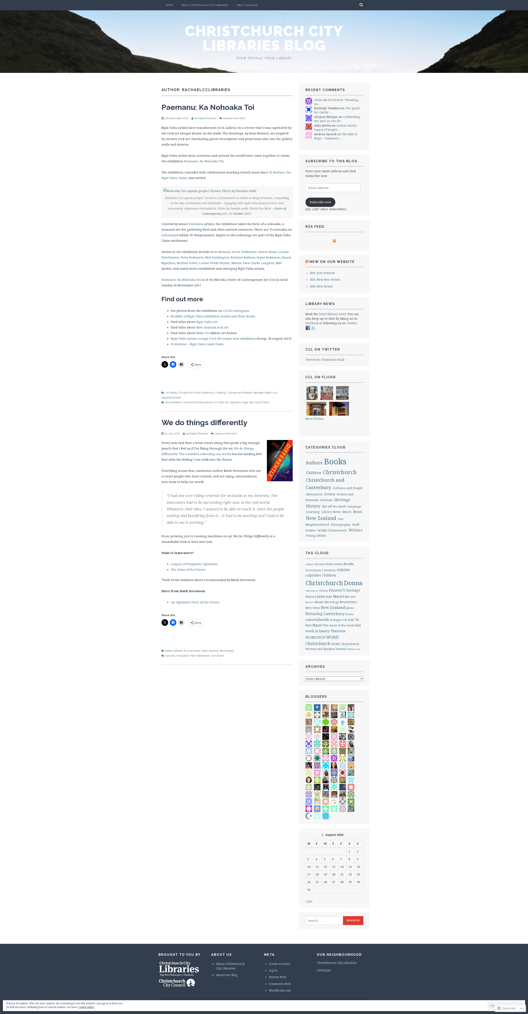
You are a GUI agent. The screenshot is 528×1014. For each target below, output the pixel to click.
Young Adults (316, 535)
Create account (279, 964)
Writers (355, 530)
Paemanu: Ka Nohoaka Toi (207, 107)
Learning (313, 512)
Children (313, 472)
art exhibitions (173, 402)
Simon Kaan (267, 252)
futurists (170, 655)
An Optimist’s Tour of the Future (195, 602)
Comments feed (280, 984)
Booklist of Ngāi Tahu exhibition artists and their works (213, 316)
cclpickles (313, 575)
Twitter (351, 323)
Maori (268, 392)
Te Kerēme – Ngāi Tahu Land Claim (197, 344)
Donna (353, 583)
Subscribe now (320, 202)
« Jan (308, 901)
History (313, 506)
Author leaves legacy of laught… (335, 127)
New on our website (332, 262)
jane (321, 596)
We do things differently (204, 422)
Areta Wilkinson (244, 252)
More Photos (314, 419)
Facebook (311, 323)
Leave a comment (234, 118)
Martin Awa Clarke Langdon (252, 263)
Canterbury (329, 570)
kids (329, 596)
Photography (341, 524)
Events (329, 494)
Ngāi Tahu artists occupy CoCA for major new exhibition (213, 338)
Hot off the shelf (333, 506)
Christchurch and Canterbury (196, 392)
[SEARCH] (361, 5)
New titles (312, 608)
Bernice (320, 564)
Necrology (332, 602)
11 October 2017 (240, 214)
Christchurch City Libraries (337, 963)
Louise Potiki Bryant (214, 263)
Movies (309, 602)
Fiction (323, 590)
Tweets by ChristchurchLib (325, 360)
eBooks (178, 650)
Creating (221, 392)
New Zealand (321, 518)
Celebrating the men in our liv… (337, 119)
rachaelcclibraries (205, 118)
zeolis (318, 100)
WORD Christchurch (332, 530)
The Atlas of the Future (188, 569)
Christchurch (340, 472)
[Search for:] (324, 921)
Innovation (182, 655)
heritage (353, 590)
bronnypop (313, 570)
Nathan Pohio (187, 263)
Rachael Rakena (243, 257)
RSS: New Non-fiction (325, 279)
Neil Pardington (217, 257)
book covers (334, 564)
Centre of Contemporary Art (200, 402)
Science (213, 650)
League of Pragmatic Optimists (194, 564)
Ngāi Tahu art (206, 322)
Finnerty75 (337, 590)
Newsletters (348, 602)
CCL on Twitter (322, 349)
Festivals (326, 500)
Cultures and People (239, 392)
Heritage (258, 392)
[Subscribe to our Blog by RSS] (334, 241)
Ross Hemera (220, 252)
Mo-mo (350, 596)
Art (167, 392)
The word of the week (338, 625)
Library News (331, 512)
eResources (314, 494)
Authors (314, 463)
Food (204, 650)
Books (174, 392)
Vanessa (338, 630)
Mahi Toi (203, 333)
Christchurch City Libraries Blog (264, 38)
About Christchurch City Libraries (204, 5)
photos (350, 608)
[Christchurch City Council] (177, 986)
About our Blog (247, 5)
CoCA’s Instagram (236, 310)
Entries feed (277, 977)
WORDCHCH (315, 637)
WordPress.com (280, 990)
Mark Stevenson (200, 655)
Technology (227, 650)
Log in (273, 970)
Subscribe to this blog (331, 161)
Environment (192, 650)
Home (169, 5)
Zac (358, 649)
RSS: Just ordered (322, 273)
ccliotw (343, 569)
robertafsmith (317, 619)
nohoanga (169, 235)
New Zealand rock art (212, 327)
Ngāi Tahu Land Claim (255, 402)
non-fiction (217, 655)
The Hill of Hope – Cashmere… (335, 136)
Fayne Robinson (268, 257)
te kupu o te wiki (342, 620)
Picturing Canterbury (324, 613)
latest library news (332, 314)
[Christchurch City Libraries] (179, 976)
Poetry (349, 614)
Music (357, 511)
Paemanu (196, 224)
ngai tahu (235, 402)
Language (354, 506)
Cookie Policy (86, 1007)
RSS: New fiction (321, 286)
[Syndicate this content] (306, 262)
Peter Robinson (192, 257)
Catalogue (324, 970)
